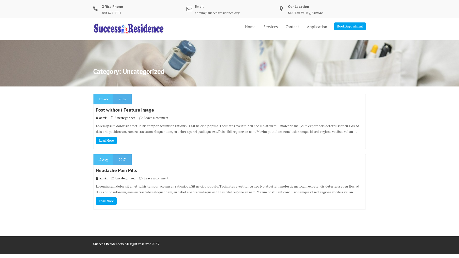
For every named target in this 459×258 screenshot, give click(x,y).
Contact (292, 26)
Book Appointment (350, 26)
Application (317, 26)
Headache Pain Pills (116, 170)
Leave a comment (156, 118)
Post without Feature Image (125, 110)
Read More (106, 140)
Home (250, 26)
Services (270, 26)
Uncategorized (125, 118)
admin (103, 118)
